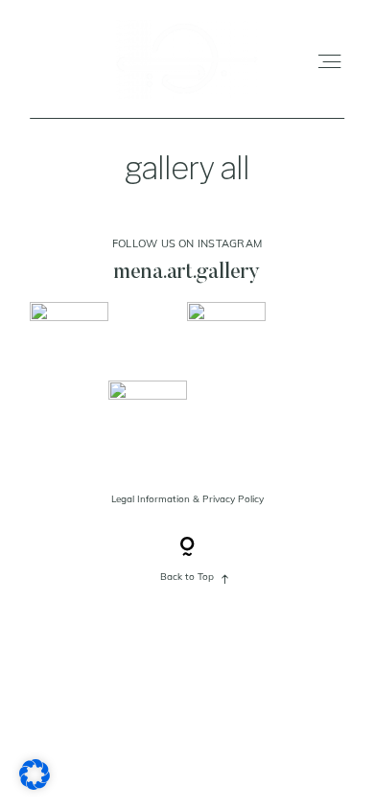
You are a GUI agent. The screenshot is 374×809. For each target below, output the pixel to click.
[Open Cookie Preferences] (34, 783)
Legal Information (150, 499)
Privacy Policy (233, 499)
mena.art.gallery (187, 273)
